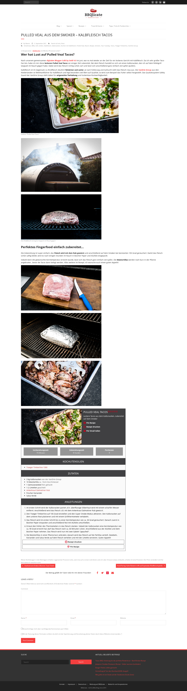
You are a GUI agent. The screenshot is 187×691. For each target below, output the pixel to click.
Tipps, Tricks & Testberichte (119, 26)
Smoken (97, 46)
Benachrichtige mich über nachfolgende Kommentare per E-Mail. (46, 629)
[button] (109, 411)
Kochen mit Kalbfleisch (68, 46)
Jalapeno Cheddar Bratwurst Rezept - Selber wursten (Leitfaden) (118, 664)
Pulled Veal (80, 46)
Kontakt (62, 684)
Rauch (87, 46)
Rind (62, 43)
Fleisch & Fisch (56, 43)
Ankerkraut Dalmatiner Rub (38, 490)
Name (24, 618)
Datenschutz (82, 684)
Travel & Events (96, 26)
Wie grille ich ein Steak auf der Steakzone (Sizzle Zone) (114, 675)
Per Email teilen (93, 431)
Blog (58, 26)
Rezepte (81, 26)
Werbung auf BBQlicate (97, 684)
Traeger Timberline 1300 (36, 467)
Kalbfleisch (47, 46)
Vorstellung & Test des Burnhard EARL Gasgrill (111, 671)
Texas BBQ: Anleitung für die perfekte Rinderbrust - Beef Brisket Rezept (120, 661)
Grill (36, 46)
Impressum (71, 684)
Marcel (27, 43)
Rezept (92, 46)
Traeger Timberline (121, 46)
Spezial (69, 26)
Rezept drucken (93, 427)
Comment (24, 589)
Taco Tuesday (105, 46)
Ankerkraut (27, 46)
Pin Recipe (90, 423)
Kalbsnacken (56, 46)
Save (107, 573)
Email (73, 618)
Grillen (41, 46)
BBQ (33, 46)
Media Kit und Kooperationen (118, 684)
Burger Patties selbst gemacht (106, 668)
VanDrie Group (133, 46)
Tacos (112, 46)
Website (123, 618)
